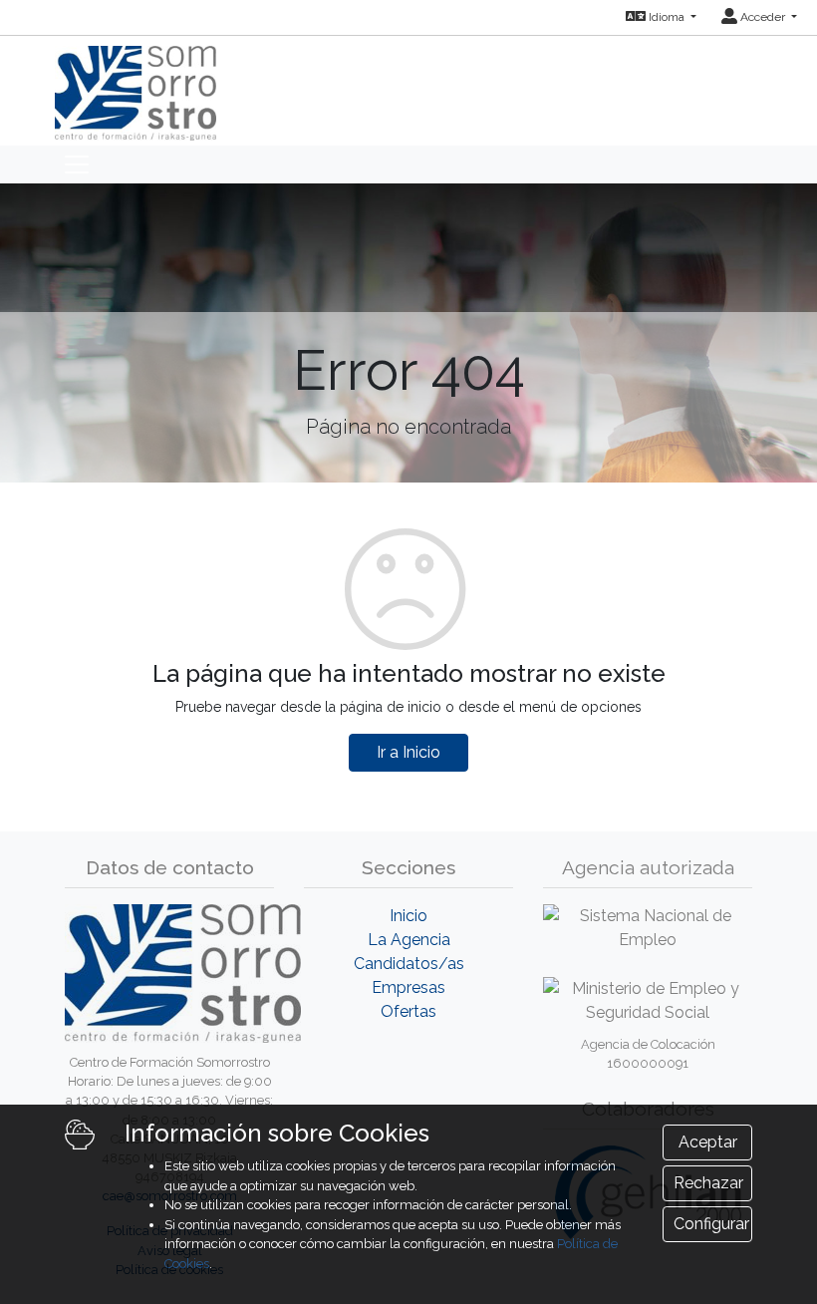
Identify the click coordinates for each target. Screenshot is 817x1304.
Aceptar (708, 1142)
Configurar (711, 1223)
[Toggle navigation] (77, 164)
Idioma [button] (666, 17)
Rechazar (708, 1182)
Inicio (408, 915)
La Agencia (409, 939)
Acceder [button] (762, 17)
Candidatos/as (409, 963)
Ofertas (408, 1011)
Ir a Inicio (408, 752)
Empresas (408, 987)
